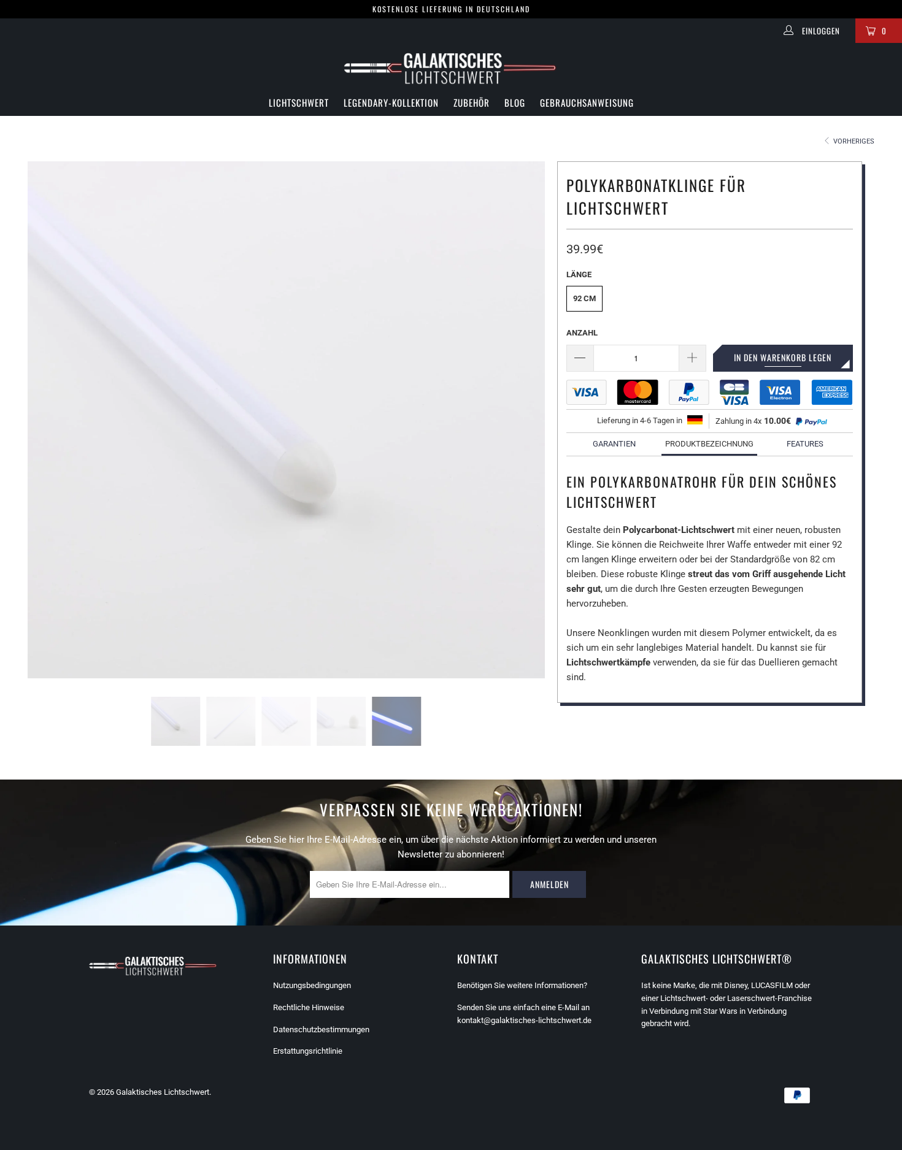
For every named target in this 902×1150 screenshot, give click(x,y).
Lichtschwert (299, 102)
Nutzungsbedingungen (312, 985)
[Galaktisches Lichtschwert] (451, 68)
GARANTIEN (614, 443)
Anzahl (582, 332)
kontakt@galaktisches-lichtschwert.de (524, 1020)
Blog (514, 102)
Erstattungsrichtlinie (307, 1051)
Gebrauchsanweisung (587, 102)
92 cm (584, 298)
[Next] (516, 419)
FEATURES (805, 443)
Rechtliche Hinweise (308, 1007)
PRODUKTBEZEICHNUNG (709, 443)
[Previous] (55, 419)
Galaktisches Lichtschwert (162, 1092)
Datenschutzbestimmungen (321, 1029)
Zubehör (471, 102)
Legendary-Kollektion (391, 102)
